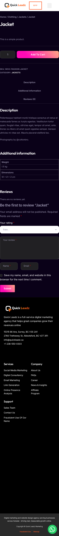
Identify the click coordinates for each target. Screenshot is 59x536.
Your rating (7, 222)
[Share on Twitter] (10, 352)
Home (3, 17)
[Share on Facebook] (6, 352)
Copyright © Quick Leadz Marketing (29, 526)
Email (27, 266)
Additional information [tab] (29, 91)
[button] (49, 5)
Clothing (12, 17)
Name (7, 266)
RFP (35, 5)
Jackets (22, 17)
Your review (9, 240)
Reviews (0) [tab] (29, 99)
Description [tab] (29, 82)
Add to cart (38, 54)
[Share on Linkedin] (14, 352)
